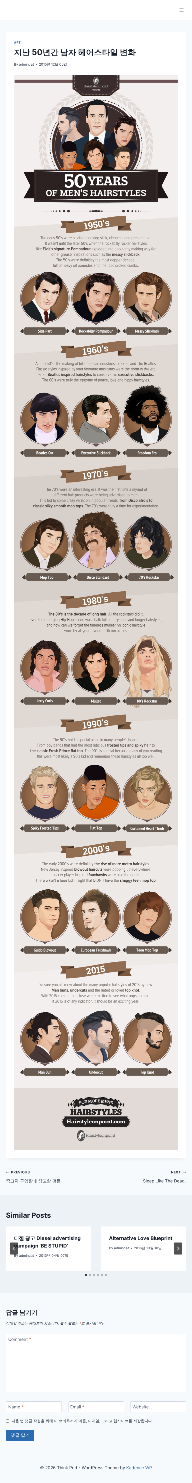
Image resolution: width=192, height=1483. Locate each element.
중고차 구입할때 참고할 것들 (33, 1176)
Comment (19, 1339)
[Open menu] (181, 10)
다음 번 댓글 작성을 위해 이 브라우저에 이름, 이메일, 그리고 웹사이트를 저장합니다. (82, 1420)
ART (17, 42)
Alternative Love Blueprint (140, 1238)
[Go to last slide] (14, 1249)
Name (16, 1406)
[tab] (86, 1275)
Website (140, 1406)
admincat (26, 64)
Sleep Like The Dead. (164, 1176)
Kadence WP (139, 1467)
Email (77, 1406)
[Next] (178, 1249)
